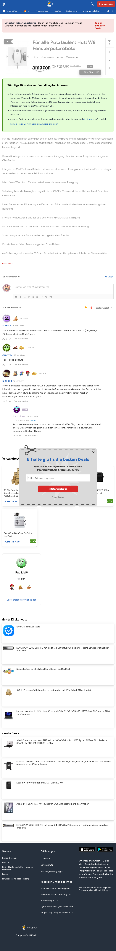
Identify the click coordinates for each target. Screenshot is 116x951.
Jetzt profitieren (58, 489)
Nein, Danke (58, 497)
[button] (58, 459)
